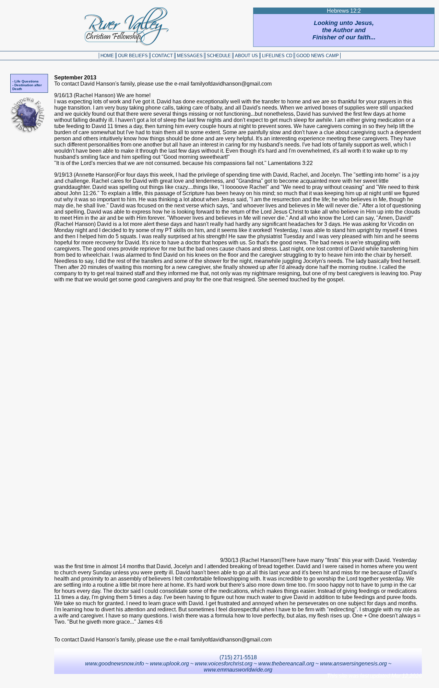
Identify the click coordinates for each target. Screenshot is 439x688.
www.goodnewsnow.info (114, 663)
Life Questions (26, 81)
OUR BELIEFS (133, 55)
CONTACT (162, 55)
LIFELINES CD (277, 55)
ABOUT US (246, 55)
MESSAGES (190, 55)
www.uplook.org (169, 663)
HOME (107, 55)
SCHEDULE (219, 55)
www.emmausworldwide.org (238, 670)
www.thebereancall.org (286, 663)
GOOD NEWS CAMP (317, 55)
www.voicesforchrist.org (223, 663)
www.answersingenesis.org (353, 663)
